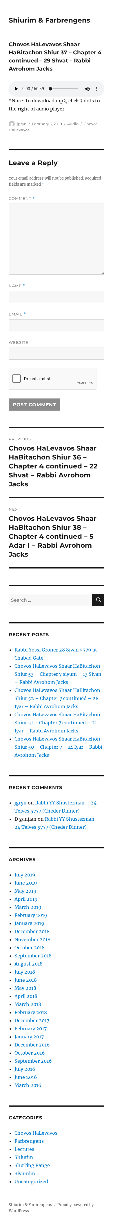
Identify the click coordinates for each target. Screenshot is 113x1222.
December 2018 (32, 931)
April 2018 (25, 996)
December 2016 (32, 1045)
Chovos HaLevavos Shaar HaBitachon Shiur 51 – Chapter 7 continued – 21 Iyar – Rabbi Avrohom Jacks (57, 723)
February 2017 (30, 1028)
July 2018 (24, 972)
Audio (73, 123)
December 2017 (31, 1020)
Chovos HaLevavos (35, 1133)
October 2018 (29, 947)
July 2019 (24, 875)
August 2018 (28, 964)
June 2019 (25, 883)
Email (17, 314)
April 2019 (26, 899)
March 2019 (27, 907)
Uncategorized (31, 1181)
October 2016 (29, 1053)
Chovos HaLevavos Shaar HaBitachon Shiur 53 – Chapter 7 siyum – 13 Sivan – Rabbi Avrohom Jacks (57, 674)
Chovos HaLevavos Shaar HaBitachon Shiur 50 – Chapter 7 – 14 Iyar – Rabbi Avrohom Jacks (58, 747)
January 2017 (29, 1037)
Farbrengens (29, 1141)
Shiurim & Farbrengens (49, 20)
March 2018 (27, 1004)
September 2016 (33, 1061)
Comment (22, 198)
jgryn (22, 123)
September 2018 (33, 956)
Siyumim (24, 1173)
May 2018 (25, 988)
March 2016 (27, 1085)
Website (18, 342)
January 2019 (29, 923)
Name (17, 285)
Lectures (24, 1149)
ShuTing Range (32, 1165)
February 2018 (30, 1012)
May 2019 (25, 891)
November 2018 (32, 939)
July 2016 (24, 1069)
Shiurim (23, 1157)
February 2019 (30, 915)
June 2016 (25, 1077)
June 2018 (25, 980)
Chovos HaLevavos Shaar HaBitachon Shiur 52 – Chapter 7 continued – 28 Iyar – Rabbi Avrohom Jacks (57, 698)
